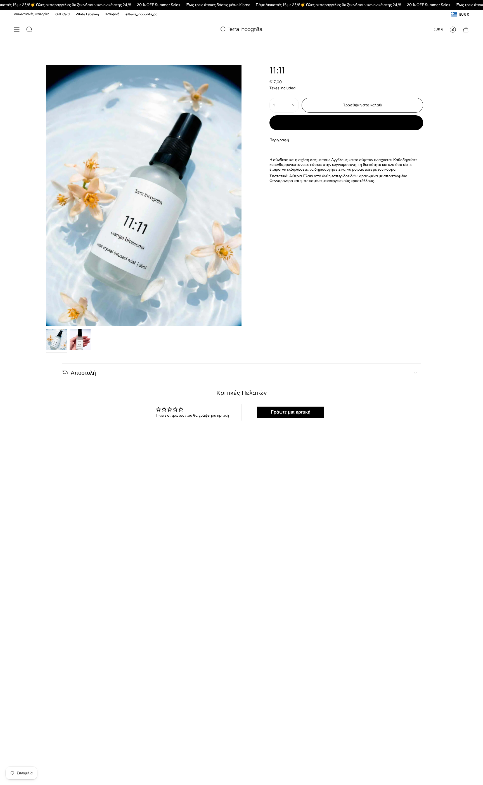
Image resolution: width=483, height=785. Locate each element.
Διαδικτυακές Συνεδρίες (31, 14)
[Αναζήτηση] (29, 29)
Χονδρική (112, 14)
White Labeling (87, 14)
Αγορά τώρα (346, 122)
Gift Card (62, 14)
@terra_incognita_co (141, 14)
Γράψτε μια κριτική (291, 412)
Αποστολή (83, 372)
